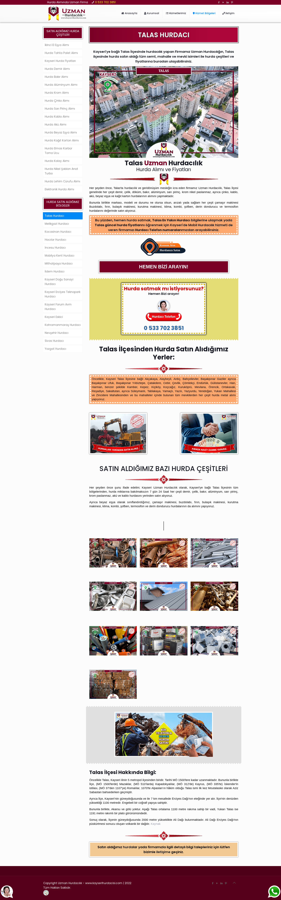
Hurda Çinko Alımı (57, 101)
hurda (128, 847)
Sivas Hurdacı (54, 341)
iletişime (163, 852)
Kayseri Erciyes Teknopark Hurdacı (62, 294)
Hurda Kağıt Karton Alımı (62, 140)
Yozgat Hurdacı (55, 349)
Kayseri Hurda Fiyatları (60, 61)
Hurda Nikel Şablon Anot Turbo (61, 171)
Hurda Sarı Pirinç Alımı (60, 109)
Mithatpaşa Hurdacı (59, 263)
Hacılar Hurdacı (55, 240)
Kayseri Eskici (54, 317)
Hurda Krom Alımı (57, 93)
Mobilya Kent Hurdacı (59, 256)
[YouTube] (223, 2)
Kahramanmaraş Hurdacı (63, 325)
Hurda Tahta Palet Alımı (61, 53)
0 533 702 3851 (105, 2)
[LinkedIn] (227, 2)
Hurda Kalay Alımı (57, 161)
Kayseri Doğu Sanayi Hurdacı (59, 281)
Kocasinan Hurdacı (58, 232)
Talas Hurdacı (54, 216)
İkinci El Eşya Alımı (57, 45)
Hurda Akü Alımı (55, 124)
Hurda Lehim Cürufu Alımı (62, 181)
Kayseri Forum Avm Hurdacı (58, 306)
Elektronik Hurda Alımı (59, 189)
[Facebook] (219, 2)
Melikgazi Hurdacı (57, 224)
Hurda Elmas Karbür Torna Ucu (58, 150)
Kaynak (156, 823)
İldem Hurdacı (54, 271)
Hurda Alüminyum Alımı (61, 85)
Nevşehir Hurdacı (56, 333)
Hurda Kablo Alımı (57, 117)
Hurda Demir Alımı (57, 69)
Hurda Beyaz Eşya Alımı (61, 132)
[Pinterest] (232, 2)
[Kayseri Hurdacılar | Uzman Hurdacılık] (67, 13)
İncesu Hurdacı (55, 248)
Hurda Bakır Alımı (56, 77)
